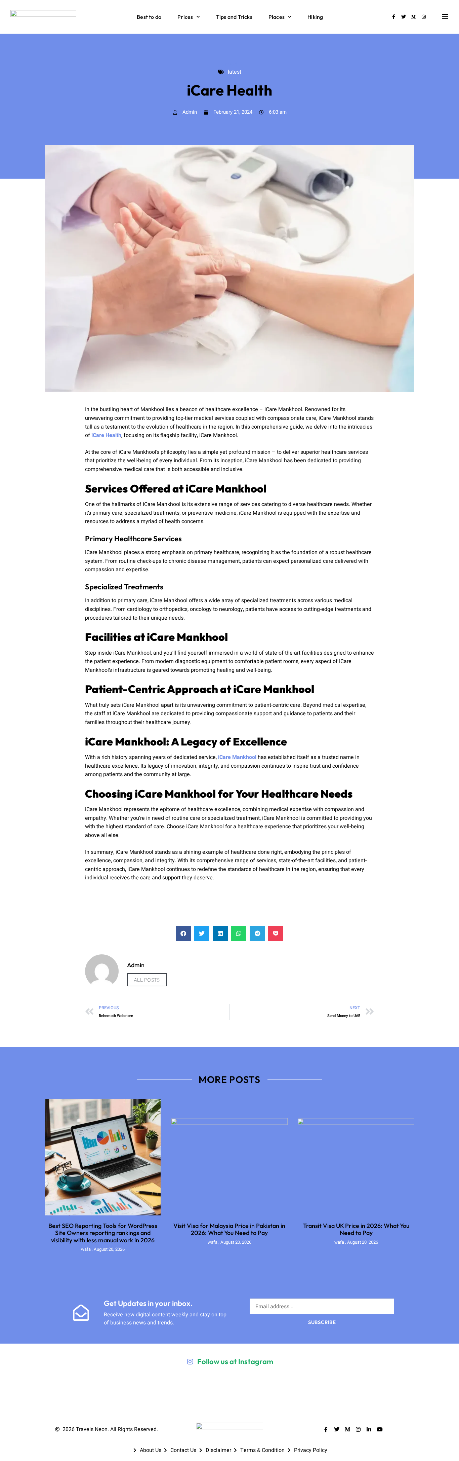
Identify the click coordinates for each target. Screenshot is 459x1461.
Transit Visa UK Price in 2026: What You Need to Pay (356, 1229)
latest (229, 64)
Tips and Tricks (234, 16)
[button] (183, 933)
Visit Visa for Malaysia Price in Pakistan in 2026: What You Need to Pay (229, 1229)
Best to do (149, 16)
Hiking (315, 16)
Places (276, 16)
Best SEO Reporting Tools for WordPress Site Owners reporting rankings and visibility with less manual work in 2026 (102, 1233)
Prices (185, 16)
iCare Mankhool (237, 757)
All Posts (147, 980)
